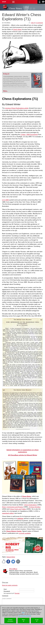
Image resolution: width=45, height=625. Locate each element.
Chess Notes (17, 29)
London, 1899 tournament (29, 134)
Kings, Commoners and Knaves (12, 507)
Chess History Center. (14, 531)
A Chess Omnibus (34, 507)
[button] (13, 2)
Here (23, 612)
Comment (5, 596)
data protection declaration (24, 615)
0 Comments (39, 23)
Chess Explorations (30, 505)
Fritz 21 (6, 74)
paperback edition (8, 513)
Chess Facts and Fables (18, 509)
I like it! (33, 23)
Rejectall (23, 620)
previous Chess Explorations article (16, 108)
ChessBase (13, 569)
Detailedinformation (10, 620)
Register (17, 593)
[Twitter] (13, 561)
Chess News (15, 8)
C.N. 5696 (5, 200)
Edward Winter (11, 557)
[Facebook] (8, 561)
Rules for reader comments (9, 585)
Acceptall (36, 620)
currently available (25, 533)
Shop (4, 2)
